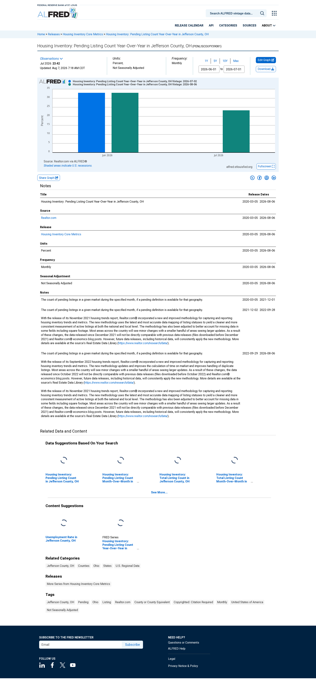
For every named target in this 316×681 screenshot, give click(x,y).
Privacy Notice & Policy (183, 666)
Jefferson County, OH (60, 566)
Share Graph (47, 178)
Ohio (96, 566)
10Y (225, 61)
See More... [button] (159, 492)
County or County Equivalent (152, 602)
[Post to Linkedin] (274, 178)
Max (236, 61)
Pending (83, 602)
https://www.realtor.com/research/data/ (143, 343)
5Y (215, 61)
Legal (171, 659)
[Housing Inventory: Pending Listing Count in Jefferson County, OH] (64, 460)
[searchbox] (237, 13)
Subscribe (132, 644)
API (211, 25)
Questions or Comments (183, 642)
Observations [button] (50, 58)
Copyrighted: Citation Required (193, 602)
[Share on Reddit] (266, 178)
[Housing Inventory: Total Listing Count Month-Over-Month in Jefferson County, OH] (234, 460)
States (107, 566)
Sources (249, 25)
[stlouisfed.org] (57, 5)
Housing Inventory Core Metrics (83, 34)
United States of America (247, 602)
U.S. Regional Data (127, 566)
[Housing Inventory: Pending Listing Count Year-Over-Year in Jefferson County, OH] (120, 523)
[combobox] (237, 13)
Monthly (222, 602)
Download (264, 69)
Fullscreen (265, 166)
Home (41, 34)
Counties (83, 566)
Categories (228, 25)
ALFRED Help (176, 648)
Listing (106, 602)
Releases (54, 34)
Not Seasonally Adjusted (62, 610)
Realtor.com (48, 218)
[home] (58, 13)
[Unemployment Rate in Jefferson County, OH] (64, 523)
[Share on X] (252, 178)
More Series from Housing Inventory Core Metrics (78, 584)
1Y (206, 61)
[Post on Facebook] (259, 178)
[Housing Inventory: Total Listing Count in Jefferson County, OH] (177, 460)
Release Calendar (189, 25)
